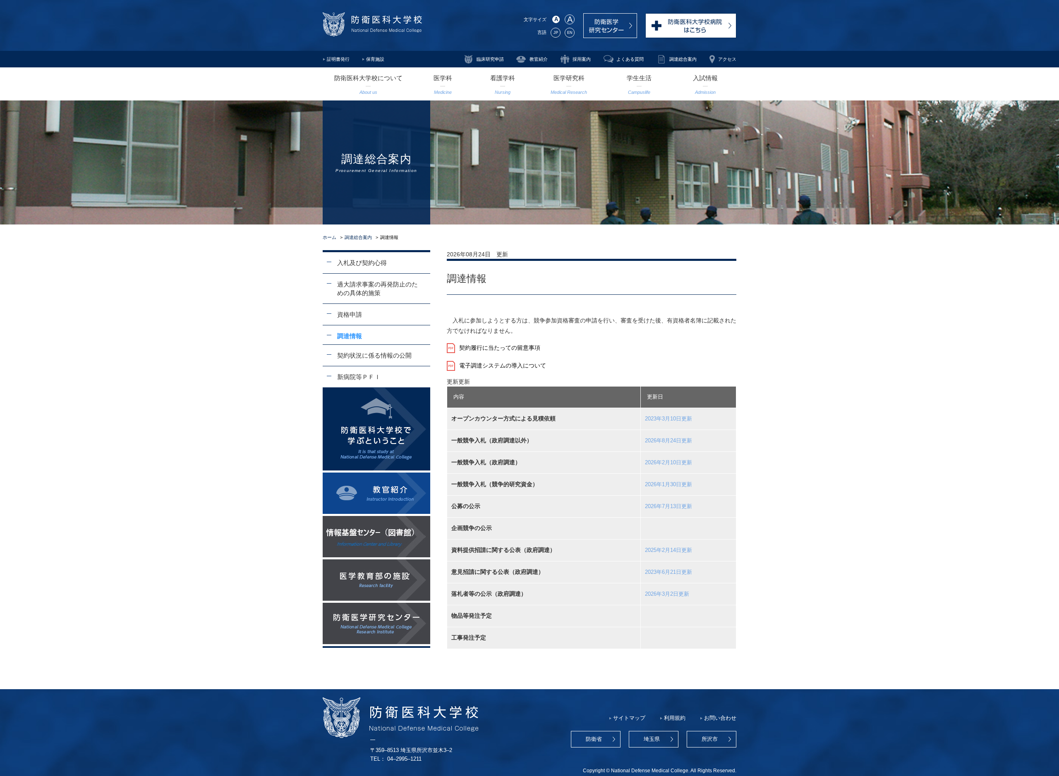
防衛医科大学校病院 (690, 25)
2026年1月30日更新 (668, 484)
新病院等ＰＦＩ (359, 376)
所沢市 (710, 739)
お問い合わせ (720, 718)
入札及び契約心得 (362, 262)
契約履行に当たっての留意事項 (499, 347)
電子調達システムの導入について (502, 365)
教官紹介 (539, 59)
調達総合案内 (683, 59)
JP (555, 33)
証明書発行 (338, 59)
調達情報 (349, 335)
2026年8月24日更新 (668, 441)
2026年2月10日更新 (668, 463)
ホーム (329, 237)
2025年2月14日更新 (668, 550)
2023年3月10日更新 (668, 419)
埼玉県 (652, 739)
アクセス (727, 59)
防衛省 (594, 739)
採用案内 (582, 59)
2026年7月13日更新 (668, 506)
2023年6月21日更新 (668, 572)
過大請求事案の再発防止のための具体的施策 (377, 288)
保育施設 (375, 59)
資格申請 (349, 314)
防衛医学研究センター (610, 25)
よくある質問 (630, 59)
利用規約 (674, 718)
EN (570, 33)
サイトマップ (629, 718)
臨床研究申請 (490, 59)
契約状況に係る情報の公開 (374, 355)
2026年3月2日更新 (667, 594)
